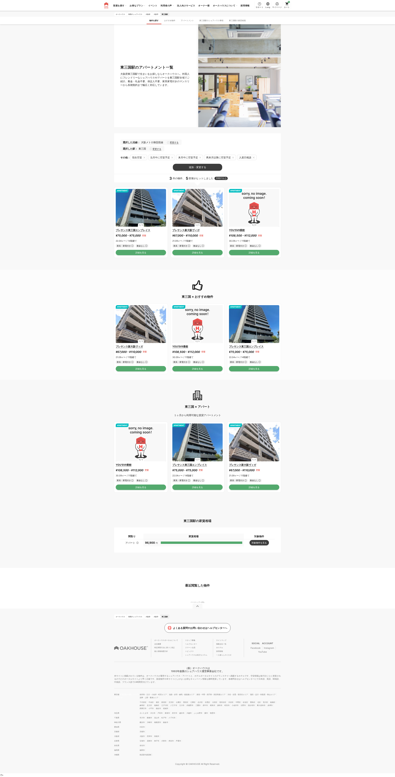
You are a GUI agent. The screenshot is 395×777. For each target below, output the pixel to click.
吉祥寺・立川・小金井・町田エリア (153, 694)
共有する (220, 178)
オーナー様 (204, 5)
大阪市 (142, 736)
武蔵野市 (190, 705)
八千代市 (172, 718)
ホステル (219, 647)
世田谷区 (222, 702)
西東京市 (143, 708)
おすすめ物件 (169, 20)
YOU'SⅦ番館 (237, 230)
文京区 (171, 702)
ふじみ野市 (198, 713)
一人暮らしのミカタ (223, 655)
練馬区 (142, 705)
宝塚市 (142, 741)
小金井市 (235, 705)
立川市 (181, 705)
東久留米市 (261, 705)
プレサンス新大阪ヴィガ (186, 230)
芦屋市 (178, 741)
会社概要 (157, 644)
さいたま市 (144, 713)
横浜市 (142, 722)
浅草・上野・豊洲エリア (149, 698)
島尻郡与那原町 (146, 755)
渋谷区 (230, 702)
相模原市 (157, 722)
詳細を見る (140, 252)
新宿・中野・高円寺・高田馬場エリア (211, 694)
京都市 (142, 731)
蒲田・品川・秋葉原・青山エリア (263, 694)
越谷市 (181, 713)
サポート (260, 7)
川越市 (189, 713)
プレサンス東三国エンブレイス (133, 230)
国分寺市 (251, 705)
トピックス (189, 651)
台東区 (178, 702)
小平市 (151, 708)
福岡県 (116, 750)
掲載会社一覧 (221, 644)
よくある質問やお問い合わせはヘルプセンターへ (200, 627)
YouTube (262, 651)
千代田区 (143, 702)
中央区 (151, 702)
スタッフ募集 (190, 640)
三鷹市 (198, 705)
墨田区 (185, 702)
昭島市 (212, 705)
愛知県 (116, 727)
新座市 (167, 713)
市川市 (142, 718)
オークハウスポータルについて (166, 640)
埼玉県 (116, 713)
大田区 (214, 702)
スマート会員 (190, 647)
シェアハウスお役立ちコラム (196, 655)
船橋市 (149, 718)
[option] (141, 208)
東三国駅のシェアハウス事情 (211, 20)
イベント (152, 5)
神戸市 (156, 741)
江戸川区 (164, 705)
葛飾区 (156, 705)
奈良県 (116, 745)
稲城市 (165, 708)
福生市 (158, 708)
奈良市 (142, 745)
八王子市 (173, 705)
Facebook (256, 648)
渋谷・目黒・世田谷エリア (238, 694)
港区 (157, 702)
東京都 (117, 694)
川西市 (163, 741)
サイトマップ (221, 640)
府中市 (205, 705)
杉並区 (245, 702)
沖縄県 (116, 755)
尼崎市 (149, 741)
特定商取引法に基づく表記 (164, 647)
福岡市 (142, 750)
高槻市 (156, 736)
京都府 (116, 731)
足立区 (149, 705)
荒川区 (265, 702)
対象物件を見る (259, 542)
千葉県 (116, 718)
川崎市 (149, 722)
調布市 (219, 705)
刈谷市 (142, 727)
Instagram (269, 648)
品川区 (200, 702)
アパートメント (187, 20)
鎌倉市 (165, 722)
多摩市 (270, 705)
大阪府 (116, 736)
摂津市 (149, 736)
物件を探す (154, 20)
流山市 (156, 718)
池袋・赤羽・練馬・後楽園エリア (181, 694)
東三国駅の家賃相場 (237, 20)
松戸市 (163, 718)
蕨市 (206, 713)
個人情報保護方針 (161, 651)
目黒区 (207, 702)
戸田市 (160, 713)
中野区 (238, 702)
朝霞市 (212, 713)
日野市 (243, 705)
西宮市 (171, 741)
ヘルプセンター (191, 644)
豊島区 (252, 702)
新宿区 (163, 702)
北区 (259, 702)
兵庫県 (116, 741)
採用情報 (245, 5)
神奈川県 (117, 722)
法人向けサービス (186, 5)
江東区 (192, 702)
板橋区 (272, 702)
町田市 (227, 705)
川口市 (152, 713)
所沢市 (174, 713)
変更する (174, 142)
